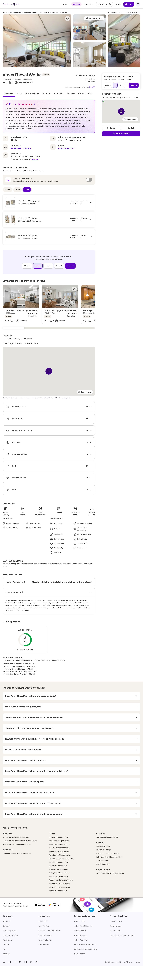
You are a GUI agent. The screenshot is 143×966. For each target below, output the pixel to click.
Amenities (59, 93)
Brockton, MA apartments (59, 844)
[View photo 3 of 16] (89, 27)
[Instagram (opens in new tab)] (30, 962)
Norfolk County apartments (107, 837)
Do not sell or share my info (122, 935)
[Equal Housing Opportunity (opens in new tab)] (4, 962)
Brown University (102, 864)
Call (132, 128)
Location (46, 93)
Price (19, 93)
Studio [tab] (8, 189)
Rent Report (43, 944)
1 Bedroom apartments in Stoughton (17, 853)
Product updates (10, 935)
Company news (9, 931)
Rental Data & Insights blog (86, 949)
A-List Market (80, 931)
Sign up (128, 4)
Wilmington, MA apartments (60, 855)
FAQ (4, 949)
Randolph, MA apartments (59, 841)
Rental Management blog (85, 944)
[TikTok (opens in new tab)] (36, 962)
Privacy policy (116, 921)
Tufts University (102, 860)
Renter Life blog (45, 940)
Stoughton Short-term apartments (110, 873)
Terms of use (115, 926)
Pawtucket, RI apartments (59, 887)
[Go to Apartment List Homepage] (11, 4)
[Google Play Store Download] (54, 905)
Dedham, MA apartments (59, 869)
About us (7, 921)
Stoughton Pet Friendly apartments (17, 844)
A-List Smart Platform (83, 926)
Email (112, 128)
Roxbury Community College (107, 853)
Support (6, 944)
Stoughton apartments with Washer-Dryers (20, 841)
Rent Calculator (45, 935)
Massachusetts (15, 12)
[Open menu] (138, 4)
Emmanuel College (103, 850)
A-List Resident (80, 940)
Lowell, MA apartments (58, 891)
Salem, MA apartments (58, 866)
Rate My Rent (44, 926)
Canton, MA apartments (58, 837)
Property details (86, 93)
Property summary (21, 104)
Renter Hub (43, 921)
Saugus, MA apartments (58, 862)
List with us (105, 4)
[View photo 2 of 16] (89, 55)
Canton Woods (51, 310)
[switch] (49, 180)
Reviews (71, 93)
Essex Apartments (92, 310)
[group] (21, 296)
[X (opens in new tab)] (20, 962)
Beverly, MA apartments (58, 876)
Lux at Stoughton (13, 310)
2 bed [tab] (26, 189)
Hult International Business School (109, 857)
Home (5, 12)
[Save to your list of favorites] (67, 18)
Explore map (86, 392)
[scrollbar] (49, 328)
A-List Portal (79, 921)
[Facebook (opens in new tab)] (14, 962)
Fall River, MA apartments (59, 851)
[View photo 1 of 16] (37, 40)
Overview (8, 93)
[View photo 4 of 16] (124, 40)
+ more (35, 159)
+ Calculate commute (21, 148)
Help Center (79, 954)
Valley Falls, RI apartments (59, 873)
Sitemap (6, 954)
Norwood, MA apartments (59, 848)
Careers (6, 926)
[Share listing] (139, 93)
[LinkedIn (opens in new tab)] (9, 962)
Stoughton (44, 12)
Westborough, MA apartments (61, 880)
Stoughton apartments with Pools (16, 837)
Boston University (103, 846)
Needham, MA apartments (59, 883)
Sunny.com (7, 940)
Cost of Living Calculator (49, 931)
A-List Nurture (80, 935)
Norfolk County (31, 12)
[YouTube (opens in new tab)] (25, 962)
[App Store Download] (40, 905)
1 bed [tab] (17, 189)
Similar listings (32, 93)
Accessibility (115, 931)
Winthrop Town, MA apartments (61, 858)
